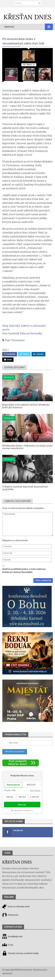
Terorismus (17, 340)
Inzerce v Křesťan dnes (18, 907)
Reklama (9, 897)
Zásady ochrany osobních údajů (23, 953)
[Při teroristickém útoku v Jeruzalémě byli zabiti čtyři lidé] (27, 65)
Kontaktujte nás (15, 936)
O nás (7, 853)
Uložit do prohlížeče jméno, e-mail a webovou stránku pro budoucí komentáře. (24, 570)
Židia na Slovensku (31, 333)
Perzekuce (9, 377)
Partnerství (12, 915)
